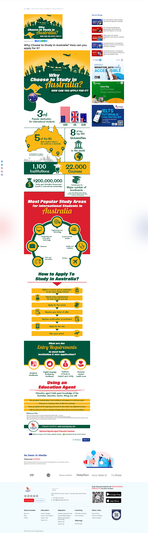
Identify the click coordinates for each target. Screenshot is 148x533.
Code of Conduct (96, 518)
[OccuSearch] (1, 164)
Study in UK (44, 520)
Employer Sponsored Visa (65, 513)
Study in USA (44, 518)
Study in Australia (45, 513)
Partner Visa (61, 521)
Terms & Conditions (97, 515)
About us (26, 513)
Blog (25, 515)
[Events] (1, 174)
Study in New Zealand (47, 515)
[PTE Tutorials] (1, 168)
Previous (78, 440)
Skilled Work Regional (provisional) (64, 518)
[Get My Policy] (1, 161)
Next (85, 440)
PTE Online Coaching (80, 513)
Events (26, 518)
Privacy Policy (95, 513)
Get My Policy (78, 523)
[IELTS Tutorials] (1, 171)
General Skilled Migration (64, 515)
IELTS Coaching (79, 515)
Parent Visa (61, 524)
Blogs (28, 8)
